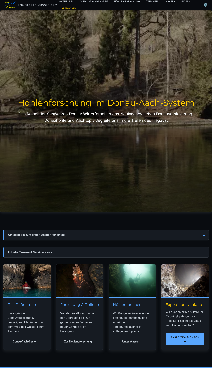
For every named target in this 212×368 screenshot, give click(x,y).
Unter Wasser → (132, 341)
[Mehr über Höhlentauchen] (132, 281)
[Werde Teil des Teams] (185, 281)
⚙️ (205, 5)
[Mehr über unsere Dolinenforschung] (79, 281)
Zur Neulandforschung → (79, 341)
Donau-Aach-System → (27, 341)
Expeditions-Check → (185, 339)
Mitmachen (69, 8)
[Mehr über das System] (27, 281)
